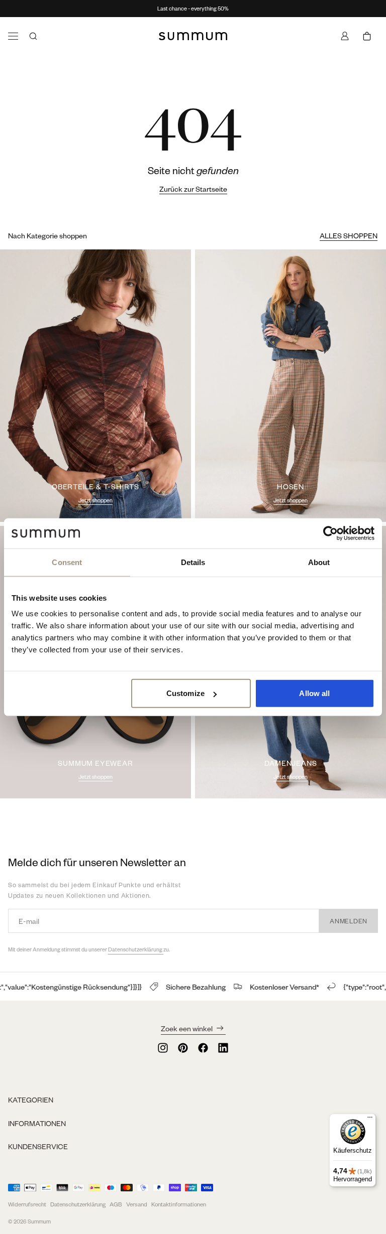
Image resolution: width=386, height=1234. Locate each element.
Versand (136, 1204)
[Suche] (33, 36)
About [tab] (319, 562)
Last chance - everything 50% (193, 8)
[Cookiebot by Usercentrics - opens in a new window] (330, 532)
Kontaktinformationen (178, 1204)
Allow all (314, 693)
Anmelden (348, 921)
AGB (116, 1204)
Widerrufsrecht (27, 1204)
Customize (185, 693)
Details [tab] (193, 562)
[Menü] (13, 36)
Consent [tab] (67, 562)
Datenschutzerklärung (135, 949)
